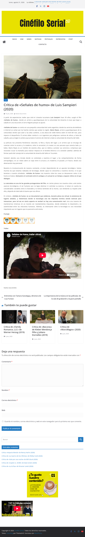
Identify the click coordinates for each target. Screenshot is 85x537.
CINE (21, 39)
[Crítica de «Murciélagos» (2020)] (70, 311)
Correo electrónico (10, 400)
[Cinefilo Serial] (4, 41)
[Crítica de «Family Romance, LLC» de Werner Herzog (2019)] (14, 311)
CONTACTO (42, 44)
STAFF (71, 39)
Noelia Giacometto (21, 114)
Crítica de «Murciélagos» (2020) (70, 328)
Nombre (6, 390)
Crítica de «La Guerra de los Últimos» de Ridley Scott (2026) (22, 456)
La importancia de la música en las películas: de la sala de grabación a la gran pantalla (62, 297)
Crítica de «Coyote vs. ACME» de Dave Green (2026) (19, 463)
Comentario (7, 361)
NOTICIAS (38, 39)
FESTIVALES (49, 39)
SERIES (29, 39)
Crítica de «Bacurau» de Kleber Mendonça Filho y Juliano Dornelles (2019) (42, 330)
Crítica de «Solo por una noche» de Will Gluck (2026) (52, 2)
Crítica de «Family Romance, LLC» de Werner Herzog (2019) (14, 329)
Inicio (14, 39)
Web (3, 410)
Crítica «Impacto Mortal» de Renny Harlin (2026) (18, 452)
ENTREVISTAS (60, 39)
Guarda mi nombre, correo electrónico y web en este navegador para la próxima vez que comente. (43, 421)
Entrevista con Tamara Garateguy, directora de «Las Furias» (22, 297)
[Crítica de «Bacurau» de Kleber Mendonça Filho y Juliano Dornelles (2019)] (42, 311)
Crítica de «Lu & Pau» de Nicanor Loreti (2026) (17, 466)
